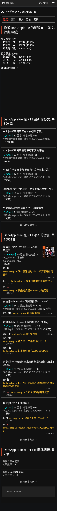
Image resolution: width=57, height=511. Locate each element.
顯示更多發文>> (28, 225)
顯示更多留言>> (28, 439)
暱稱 (36, 19)
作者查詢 (11, 11)
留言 (28, 19)
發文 (21, 19)
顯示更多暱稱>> (28, 481)
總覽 (5, 19)
